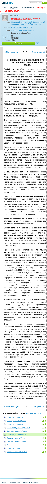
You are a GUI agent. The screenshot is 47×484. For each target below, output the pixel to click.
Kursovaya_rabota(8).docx (16, 441)
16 (43, 452)
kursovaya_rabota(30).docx (17, 424)
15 (43, 421)
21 (43, 434)
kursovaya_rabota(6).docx (16, 434)
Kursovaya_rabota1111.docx (17, 452)
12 (43, 445)
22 (43, 428)
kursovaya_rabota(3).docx (16, 421)
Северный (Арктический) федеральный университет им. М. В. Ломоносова (28, 23)
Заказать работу (12, 11)
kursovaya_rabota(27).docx (17, 417)
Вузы (4, 7)
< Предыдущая (11, 52)
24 (43, 417)
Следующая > (39, 52)
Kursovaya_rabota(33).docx (17, 431)
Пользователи (27, 7)
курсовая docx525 (26, 31)
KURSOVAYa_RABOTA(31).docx (18, 428)
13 (43, 438)
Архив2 (14, 31)
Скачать (18, 43)
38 (43, 431)
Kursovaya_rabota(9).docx (16, 445)
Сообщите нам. (28, 19)
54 (43, 424)
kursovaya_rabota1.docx (16, 448)
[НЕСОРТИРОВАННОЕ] (21, 27)
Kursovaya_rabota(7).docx (16, 438)
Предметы (13, 7)
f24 (18, 15)
